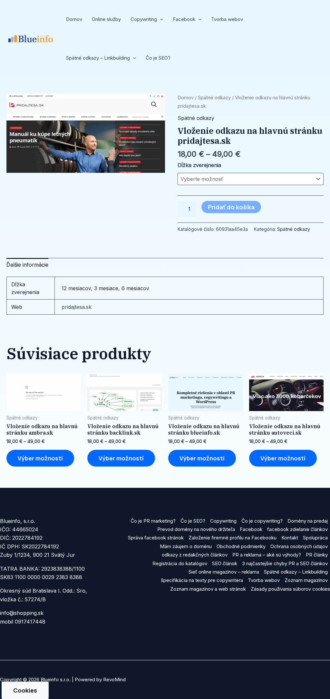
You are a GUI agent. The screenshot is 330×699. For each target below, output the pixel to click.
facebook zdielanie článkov (297, 529)
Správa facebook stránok (156, 538)
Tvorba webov (227, 19)
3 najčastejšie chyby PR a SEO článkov (285, 563)
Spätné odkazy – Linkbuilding (296, 572)
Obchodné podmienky (241, 546)
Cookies (25, 690)
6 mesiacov (135, 288)
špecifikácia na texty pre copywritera (202, 580)
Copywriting (223, 521)
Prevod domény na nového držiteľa (196, 529)
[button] (160, 19)
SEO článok (224, 563)
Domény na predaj (307, 521)
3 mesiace (106, 288)
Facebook (251, 529)
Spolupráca (315, 538)
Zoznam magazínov (306, 580)
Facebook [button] (184, 19)
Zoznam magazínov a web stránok (208, 589)
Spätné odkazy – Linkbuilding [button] (98, 58)
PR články (317, 555)
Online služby (106, 19)
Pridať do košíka (231, 207)
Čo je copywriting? (262, 521)
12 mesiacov (76, 288)
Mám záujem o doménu (186, 546)
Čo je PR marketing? (153, 521)
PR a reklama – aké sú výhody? (266, 555)
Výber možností (40, 458)
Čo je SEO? (158, 58)
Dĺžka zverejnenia (199, 165)
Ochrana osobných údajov (299, 546)
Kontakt (289, 538)
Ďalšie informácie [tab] (27, 264)
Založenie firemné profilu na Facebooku (233, 538)
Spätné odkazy (214, 98)
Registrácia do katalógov (179, 563)
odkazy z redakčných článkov (195, 555)
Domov (74, 19)
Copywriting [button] (144, 19)
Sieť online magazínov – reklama (224, 572)
